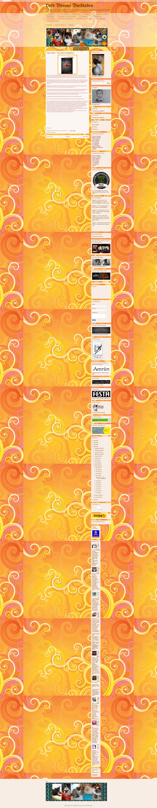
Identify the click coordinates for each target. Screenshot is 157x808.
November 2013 (98, 450)
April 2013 (97, 464)
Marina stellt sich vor (60, 25)
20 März (98, 481)
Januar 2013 (98, 497)
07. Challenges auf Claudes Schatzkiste (66, 16)
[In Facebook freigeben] (73, 130)
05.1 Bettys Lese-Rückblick (102, 14)
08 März (98, 491)
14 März (98, 487)
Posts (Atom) (69, 139)
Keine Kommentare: (64, 130)
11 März (98, 489)
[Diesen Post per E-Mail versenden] (70, 130)
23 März (98, 475)
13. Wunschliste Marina (100, 18)
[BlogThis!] (71, 130)
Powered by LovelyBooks (98, 111)
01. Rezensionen (51, 14)
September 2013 (99, 454)
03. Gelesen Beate (76, 14)
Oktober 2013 (98, 452)
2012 (95, 499)
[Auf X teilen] (72, 130)
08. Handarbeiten (83, 16)
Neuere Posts (50, 136)
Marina (95, 127)
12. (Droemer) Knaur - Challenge (84, 18)
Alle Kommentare (98, 510)
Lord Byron (96, 124)
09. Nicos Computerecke (96, 16)
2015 (95, 442)
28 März (98, 469)
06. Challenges (50, 16)
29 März (98, 467)
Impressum (71, 25)
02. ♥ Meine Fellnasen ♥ (63, 14)
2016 (95, 440)
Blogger (91, 805)
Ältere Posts (85, 136)
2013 (95, 446)
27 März (98, 471)
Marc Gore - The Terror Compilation (60, 53)
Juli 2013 (97, 458)
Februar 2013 (98, 495)
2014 (95, 444)
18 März (98, 485)
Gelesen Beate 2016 (95, 634)
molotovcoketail (82, 805)
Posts (95, 507)
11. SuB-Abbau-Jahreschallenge (65, 18)
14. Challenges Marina (52, 21)
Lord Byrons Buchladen (69, 5)
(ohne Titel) (98, 594)
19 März (98, 483)
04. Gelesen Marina (88, 14)
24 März (98, 473)
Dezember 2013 (98, 448)
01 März (98, 493)
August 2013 (98, 456)
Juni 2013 (97, 460)
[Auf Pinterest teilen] (74, 130)
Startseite (49, 25)
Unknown (95, 129)
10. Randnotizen (51, 18)
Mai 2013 (97, 462)
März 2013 (97, 466)
